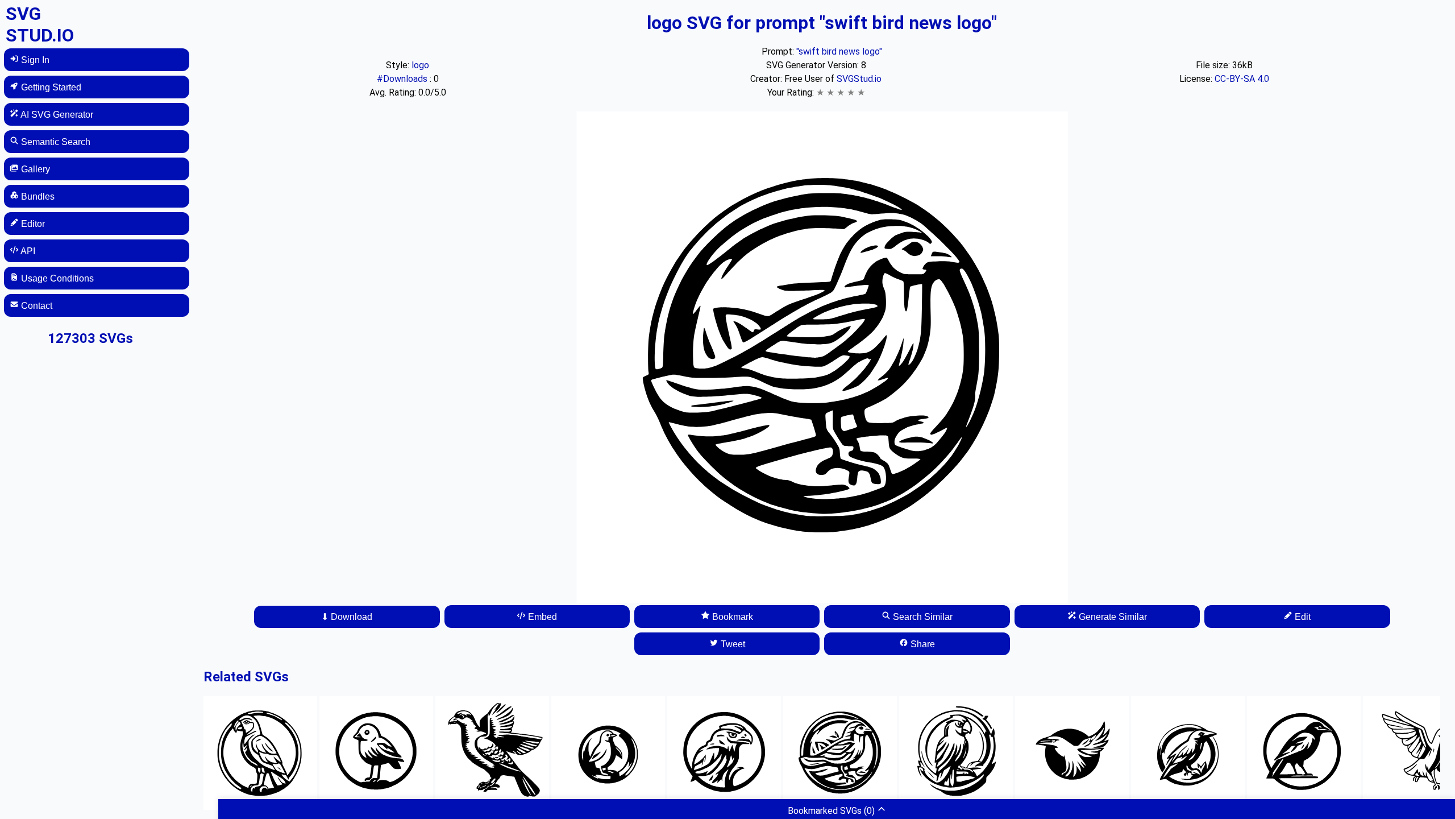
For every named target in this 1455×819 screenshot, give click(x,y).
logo (420, 65)
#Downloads (403, 78)
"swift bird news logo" (839, 51)
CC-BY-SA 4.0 (1242, 78)
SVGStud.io (859, 78)
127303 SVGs (90, 338)
